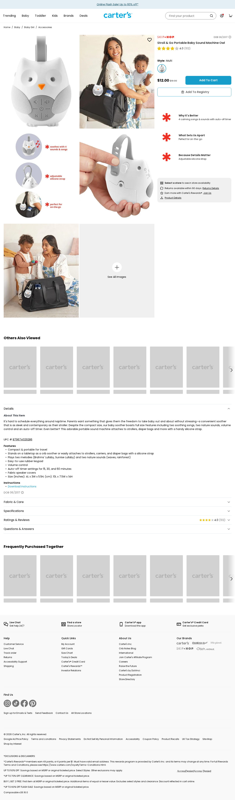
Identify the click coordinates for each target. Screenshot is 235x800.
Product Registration (130, 674)
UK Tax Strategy (191, 739)
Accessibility (133, 739)
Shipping (9, 666)
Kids (55, 16)
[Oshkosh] (200, 643)
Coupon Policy (151, 739)
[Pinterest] (32, 703)
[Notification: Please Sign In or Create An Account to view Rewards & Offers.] (221, 15)
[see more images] (117, 267)
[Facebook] (24, 703)
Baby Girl (29, 27)
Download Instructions (22, 486)
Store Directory (127, 679)
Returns (8, 657)
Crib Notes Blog (127, 648)
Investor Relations (71, 670)
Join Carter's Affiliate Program (135, 657)
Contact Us (62, 713)
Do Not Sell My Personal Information (103, 739)
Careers (123, 661)
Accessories (45, 27)
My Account (68, 644)
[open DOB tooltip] (229, 37)
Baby (25, 16)
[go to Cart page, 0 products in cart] (230, 15)
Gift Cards (67, 648)
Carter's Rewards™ (71, 666)
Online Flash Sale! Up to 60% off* (117, 4)
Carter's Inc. (125, 644)
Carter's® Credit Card (73, 661)
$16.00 (173, 80)
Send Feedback (44, 713)
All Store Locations (81, 713)
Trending (9, 16)
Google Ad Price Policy (16, 739)
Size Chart (67, 652)
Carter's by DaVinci (129, 670)
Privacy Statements (70, 739)
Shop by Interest (12, 743)
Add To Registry (197, 92)
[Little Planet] (216, 643)
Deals (83, 16)
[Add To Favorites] (149, 40)
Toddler (40, 16)
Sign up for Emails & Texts (18, 713)
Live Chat (9, 648)
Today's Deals (69, 657)
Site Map (207, 739)
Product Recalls (170, 739)
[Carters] (183, 643)
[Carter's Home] (117, 15)
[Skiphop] (185, 648)
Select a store (173, 182)
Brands (69, 16)
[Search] (211, 16)
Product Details (173, 197)
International (126, 652)
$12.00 (163, 80)
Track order (10, 652)
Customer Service (14, 644)
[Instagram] (7, 703)
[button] (231, 370)
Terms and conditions (43, 739)
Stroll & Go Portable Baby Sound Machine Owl (191, 43)
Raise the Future (128, 666)
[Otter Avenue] (205, 648)
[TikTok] (15, 703)
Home (7, 27)
